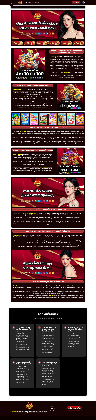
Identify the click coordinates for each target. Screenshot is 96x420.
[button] (11, 3)
